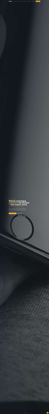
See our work (17, 213)
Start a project (11, 213)
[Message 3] (11, 215)
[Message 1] (9, 215)
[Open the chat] (47, 412)
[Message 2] (10, 215)
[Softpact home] (10, 1)
